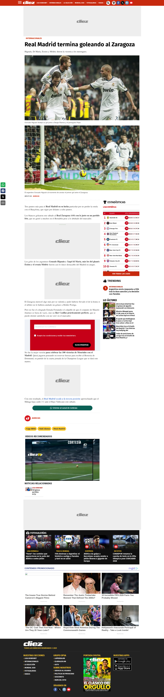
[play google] (127, 660)
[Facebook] (55, 689)
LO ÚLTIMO (110, 300)
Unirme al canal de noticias (65, 408)
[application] (62, 460)
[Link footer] (33, 643)
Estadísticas (116, 202)
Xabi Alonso (45, 429)
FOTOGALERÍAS (38, 532)
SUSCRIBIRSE (82, 345)
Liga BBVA (31, 429)
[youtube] (69, 689)
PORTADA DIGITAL (92, 655)
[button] (3, 184)
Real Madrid (59, 429)
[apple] (127, 667)
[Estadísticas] (114, 2)
